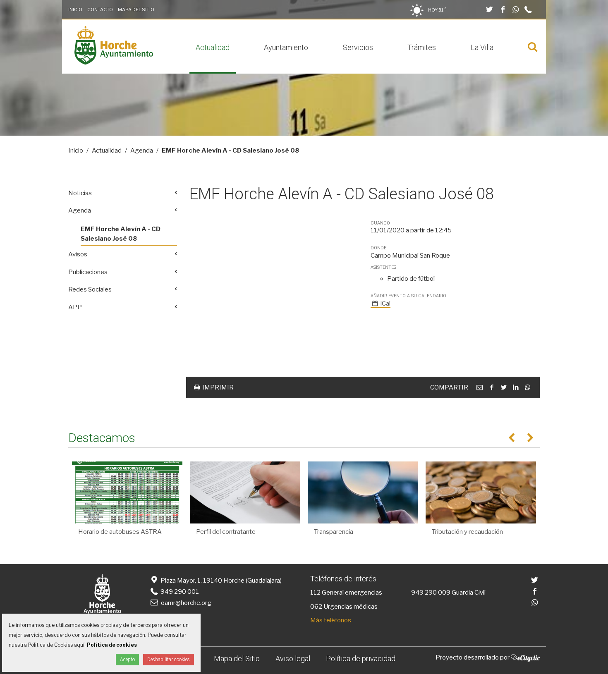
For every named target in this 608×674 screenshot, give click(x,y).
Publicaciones (88, 272)
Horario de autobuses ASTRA (120, 531)
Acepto (127, 659)
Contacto (100, 9)
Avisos (77, 254)
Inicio (75, 9)
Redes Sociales (90, 289)
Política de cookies (112, 645)
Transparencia (333, 531)
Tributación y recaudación (467, 531)
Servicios (358, 47)
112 (315, 592)
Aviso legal (292, 658)
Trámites (421, 47)
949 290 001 (179, 591)
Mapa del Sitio (136, 9)
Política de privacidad (360, 658)
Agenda (141, 150)
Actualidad (213, 47)
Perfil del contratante (226, 531)
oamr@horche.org (186, 603)
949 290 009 (430, 592)
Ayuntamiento (286, 47)
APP (75, 307)
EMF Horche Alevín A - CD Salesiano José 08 (120, 233)
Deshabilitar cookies (168, 659)
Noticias (80, 193)
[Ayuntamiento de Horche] (113, 62)
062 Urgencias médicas (344, 606)
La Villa (482, 47)
